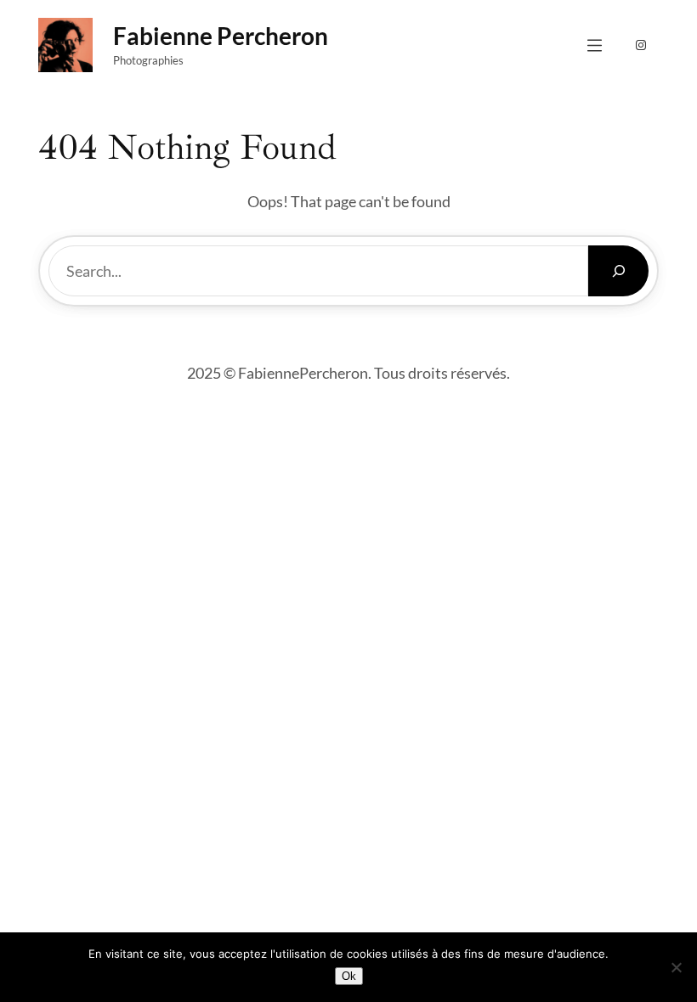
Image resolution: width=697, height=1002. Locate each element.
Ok (349, 976)
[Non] (675, 967)
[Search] (618, 270)
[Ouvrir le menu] (594, 45)
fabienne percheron (220, 35)
